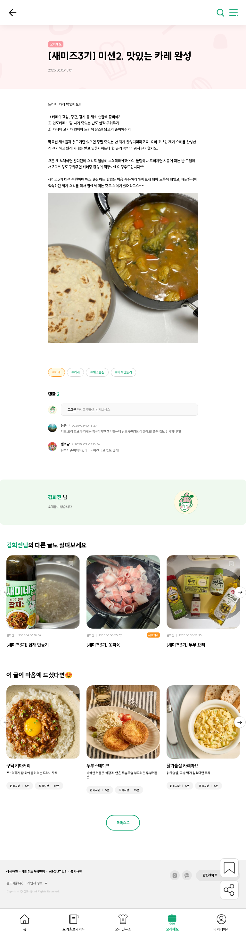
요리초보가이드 (73, 929)
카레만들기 (125, 372)
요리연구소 (123, 929)
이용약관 (12, 872)
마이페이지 (221, 929)
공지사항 (76, 872)
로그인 (72, 410)
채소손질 (98, 372)
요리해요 (172, 929)
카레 (58, 372)
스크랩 (71, 564)
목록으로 (12, 12)
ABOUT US (58, 872)
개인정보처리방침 (33, 872)
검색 (220, 12)
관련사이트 (210, 875)
